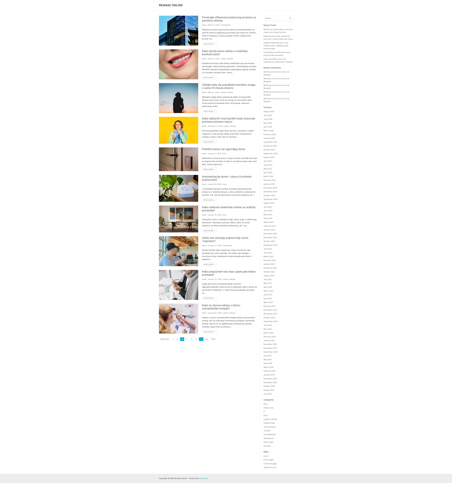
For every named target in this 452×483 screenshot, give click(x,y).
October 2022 (269, 272)
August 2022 (269, 276)
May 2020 (268, 329)
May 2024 (268, 214)
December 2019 (270, 344)
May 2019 (267, 359)
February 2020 (270, 337)
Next (213, 339)
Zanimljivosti (225, 25)
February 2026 (270, 134)
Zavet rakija (268, 442)
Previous (164, 339)
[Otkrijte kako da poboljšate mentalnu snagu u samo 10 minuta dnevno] (178, 98)
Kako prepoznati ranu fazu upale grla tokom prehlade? (229, 273)
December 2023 (270, 233)
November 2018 (270, 382)
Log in (266, 456)
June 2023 (268, 253)
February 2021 (269, 306)
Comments (270, 463)
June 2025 (268, 165)
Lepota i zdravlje (226, 59)
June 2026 (268, 119)
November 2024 (270, 191)
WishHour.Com (270, 72)
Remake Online (171, 5)
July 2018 (267, 394)
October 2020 (269, 317)
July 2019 (267, 356)
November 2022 (270, 268)
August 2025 (269, 157)
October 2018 (269, 386)
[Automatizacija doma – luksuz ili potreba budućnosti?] (178, 188)
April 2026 (268, 127)
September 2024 (271, 199)
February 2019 (269, 371)
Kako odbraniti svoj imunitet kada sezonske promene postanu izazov (228, 120)
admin (204, 25)
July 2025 (268, 161)
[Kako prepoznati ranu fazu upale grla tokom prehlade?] (178, 285)
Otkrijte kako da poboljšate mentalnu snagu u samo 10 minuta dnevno (228, 86)
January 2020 (269, 340)
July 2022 (268, 279)
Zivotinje (267, 446)
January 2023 (269, 264)
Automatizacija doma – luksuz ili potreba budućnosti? (226, 178)
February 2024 (270, 226)
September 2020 (271, 321)
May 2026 (268, 123)
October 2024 (269, 195)
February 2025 (270, 180)
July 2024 (268, 207)
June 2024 (268, 211)
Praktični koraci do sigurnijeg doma (223, 149)
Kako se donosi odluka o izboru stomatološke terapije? (221, 307)
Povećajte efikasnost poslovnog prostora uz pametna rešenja (229, 19)
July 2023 (268, 249)
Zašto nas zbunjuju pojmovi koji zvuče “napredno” (225, 239)
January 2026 (269, 138)
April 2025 (268, 172)
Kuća (224, 154)
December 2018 (270, 379)
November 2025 (270, 146)
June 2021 (268, 294)
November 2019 (270, 348)
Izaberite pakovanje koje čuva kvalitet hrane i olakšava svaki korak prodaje (276, 46)
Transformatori (270, 427)
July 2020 (268, 325)
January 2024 (269, 230)
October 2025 (269, 150)
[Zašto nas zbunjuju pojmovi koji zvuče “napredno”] (178, 251)
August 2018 (269, 390)
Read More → (209, 44)
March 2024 (269, 222)
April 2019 (268, 363)
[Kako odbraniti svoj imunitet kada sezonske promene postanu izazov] (178, 130)
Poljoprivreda (269, 423)
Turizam (267, 430)
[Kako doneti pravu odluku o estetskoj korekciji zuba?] (178, 64)
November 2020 (270, 314)
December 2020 (270, 310)
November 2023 (270, 237)
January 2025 (269, 184)
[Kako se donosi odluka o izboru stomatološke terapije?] (178, 319)
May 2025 (268, 169)
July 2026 (268, 115)
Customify (203, 478)
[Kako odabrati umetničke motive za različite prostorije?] (178, 219)
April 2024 (268, 218)
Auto (265, 404)
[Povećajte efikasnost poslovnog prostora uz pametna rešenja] (178, 31)
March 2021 (268, 302)
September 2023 (271, 245)
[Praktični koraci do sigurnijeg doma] (178, 159)
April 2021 (268, 298)
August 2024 (269, 203)
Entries (268, 460)
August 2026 (269, 111)
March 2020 (268, 333)
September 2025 (271, 153)
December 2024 (270, 188)
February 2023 (270, 260)
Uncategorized (270, 434)
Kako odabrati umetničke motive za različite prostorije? (229, 209)
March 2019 (268, 367)
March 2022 (268, 291)
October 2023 (269, 241)
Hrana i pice (268, 408)
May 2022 (268, 283)
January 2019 (269, 375)
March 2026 (268, 130)
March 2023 (269, 256)
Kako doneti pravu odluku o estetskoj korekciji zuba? (224, 52)
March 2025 (268, 176)
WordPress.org (270, 467)
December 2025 (270, 142)
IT (264, 411)
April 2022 (268, 287)
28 (207, 339)
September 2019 (270, 352)
